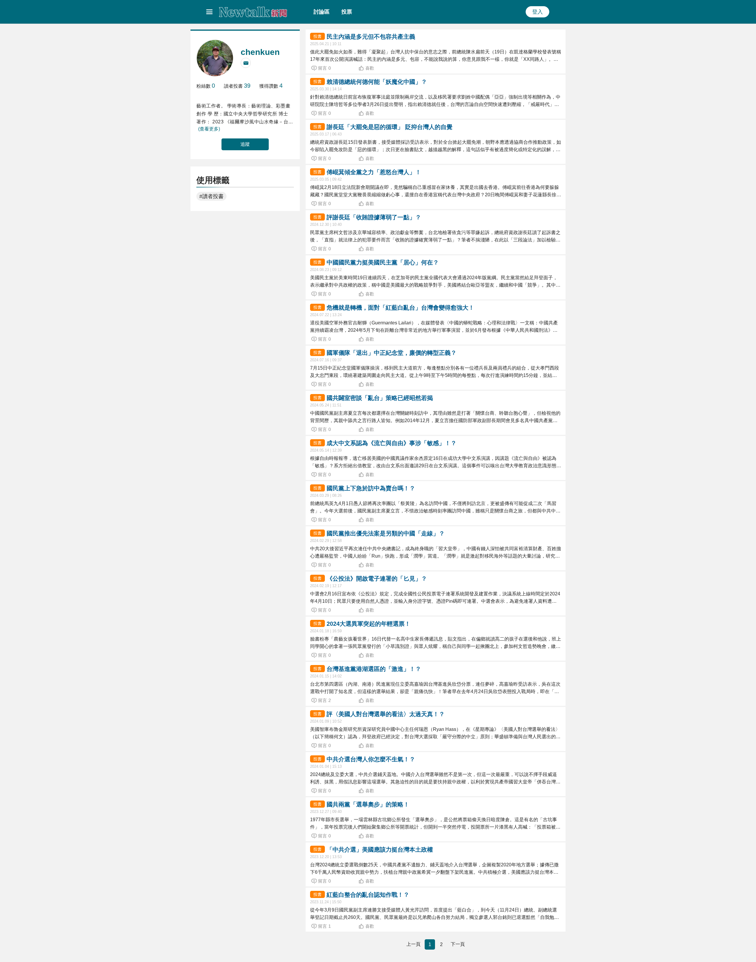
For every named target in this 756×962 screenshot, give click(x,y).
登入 (537, 12)
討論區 (322, 12)
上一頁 (413, 944)
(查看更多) (209, 128)
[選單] (209, 11)
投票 (346, 12)
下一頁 (458, 944)
